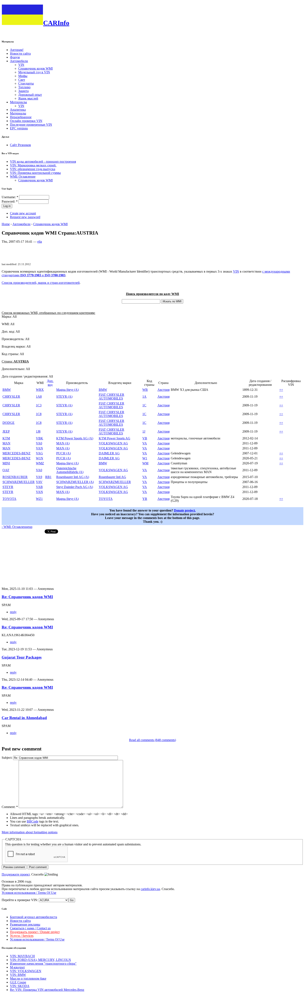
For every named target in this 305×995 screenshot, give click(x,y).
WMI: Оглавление (22, 176)
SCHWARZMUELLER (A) (75, 482)
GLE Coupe (18, 982)
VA (144, 443)
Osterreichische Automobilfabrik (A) (69, 470)
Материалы (18, 113)
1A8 (39, 396)
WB (145, 389)
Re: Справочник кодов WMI (27, 597)
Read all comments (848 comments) (152, 740)
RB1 (48, 477)
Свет (21, 79)
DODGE (8, 422)
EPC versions (19, 128)
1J (143, 431)
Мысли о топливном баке (28, 978)
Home (6, 224)
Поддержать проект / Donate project (35, 932)
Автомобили (19, 61)
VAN (39, 448)
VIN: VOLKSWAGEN (25, 971)
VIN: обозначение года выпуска (32, 169)
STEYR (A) (64, 396)
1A (144, 396)
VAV (39, 482)
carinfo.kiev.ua (150, 889)
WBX (40, 389)
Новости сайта (20, 53)
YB (144, 499)
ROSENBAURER (15, 477)
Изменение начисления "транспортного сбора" (43, 963)
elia (39, 241)
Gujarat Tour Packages (21, 657)
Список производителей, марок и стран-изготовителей (41, 282)
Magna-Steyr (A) (67, 389)
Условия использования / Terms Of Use (29, 892)
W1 (144, 458)
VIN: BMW (18, 975)
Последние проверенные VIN (31, 124)
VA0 (39, 443)
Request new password (25, 217)
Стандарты (26, 83)
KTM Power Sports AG (114, 438)
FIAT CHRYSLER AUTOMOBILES (111, 396)
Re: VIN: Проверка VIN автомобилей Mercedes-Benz (47, 989)
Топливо (24, 87)
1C (144, 405)
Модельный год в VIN (34, 72)
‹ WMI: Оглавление (15, 527)
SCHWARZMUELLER (18, 482)
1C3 (38, 405)
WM (145, 463)
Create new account (23, 213)
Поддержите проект (16, 874)
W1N (39, 458)
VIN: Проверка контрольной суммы (35, 173)
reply (13, 612)
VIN (21, 64)
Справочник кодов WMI (35, 68)
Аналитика (18, 109)
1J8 (38, 431)
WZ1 (39, 499)
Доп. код (50, 382)
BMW (6, 389)
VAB (39, 487)
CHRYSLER (11, 396)
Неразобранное (21, 117)
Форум (15, 57)
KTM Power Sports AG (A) (74, 438)
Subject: (7, 757)
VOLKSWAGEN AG (113, 443)
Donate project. (185, 510)
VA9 (39, 477)
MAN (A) (63, 443)
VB (144, 438)
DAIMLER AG (109, 453)
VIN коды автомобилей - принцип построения (43, 161)
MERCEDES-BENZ (16, 453)
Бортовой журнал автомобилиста (33, 917)
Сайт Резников (20, 145)
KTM (6, 438)
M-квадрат (17, 967)
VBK (39, 438)
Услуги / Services (21, 935)
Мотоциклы (18, 102)
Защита (23, 91)
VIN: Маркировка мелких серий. (33, 165)
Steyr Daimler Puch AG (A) (74, 487)
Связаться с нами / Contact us (30, 928)
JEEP (6, 431)
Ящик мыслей (28, 98)
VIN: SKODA (19, 986)
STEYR (7, 487)
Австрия (163, 389)
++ (281, 389)
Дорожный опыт (30, 94)
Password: (10, 201)
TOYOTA (9, 499)
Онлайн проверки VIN (26, 121)
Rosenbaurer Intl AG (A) (72, 477)
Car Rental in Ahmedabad (24, 718)
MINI (6, 463)
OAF (5, 470)
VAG (39, 453)
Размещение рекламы (25, 924)
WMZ (40, 463)
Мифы (22, 76)
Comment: (10, 807)
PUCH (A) (63, 453)
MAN (6, 443)
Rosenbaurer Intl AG (112, 477)
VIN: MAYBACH (22, 956)
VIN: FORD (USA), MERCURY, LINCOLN (40, 960)
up (30, 527)
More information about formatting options (29, 832)
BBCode (32, 821)
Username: (10, 197)
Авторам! (16, 50)
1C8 (38, 414)
